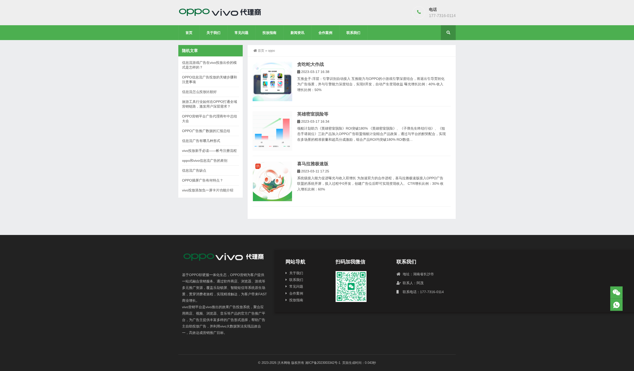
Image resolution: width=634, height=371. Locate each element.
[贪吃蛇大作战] (272, 81)
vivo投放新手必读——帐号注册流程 (209, 151)
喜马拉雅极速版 (312, 163)
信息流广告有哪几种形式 (201, 141)
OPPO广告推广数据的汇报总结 (206, 131)
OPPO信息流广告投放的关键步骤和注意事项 (209, 79)
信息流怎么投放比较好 (199, 92)
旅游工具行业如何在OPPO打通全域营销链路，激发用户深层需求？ (209, 104)
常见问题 (241, 33)
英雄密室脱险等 (312, 114)
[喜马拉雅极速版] (272, 181)
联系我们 (353, 33)
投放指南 (269, 33)
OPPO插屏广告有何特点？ (202, 180)
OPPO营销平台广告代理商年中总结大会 (209, 118)
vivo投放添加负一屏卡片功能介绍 (207, 190)
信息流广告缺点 (194, 170)
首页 (188, 33)
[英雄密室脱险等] (272, 131)
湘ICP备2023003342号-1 (322, 363)
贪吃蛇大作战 (310, 64)
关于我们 (213, 33)
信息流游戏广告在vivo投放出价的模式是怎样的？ (209, 65)
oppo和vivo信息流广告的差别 (204, 160)
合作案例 (325, 33)
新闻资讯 (297, 33)
